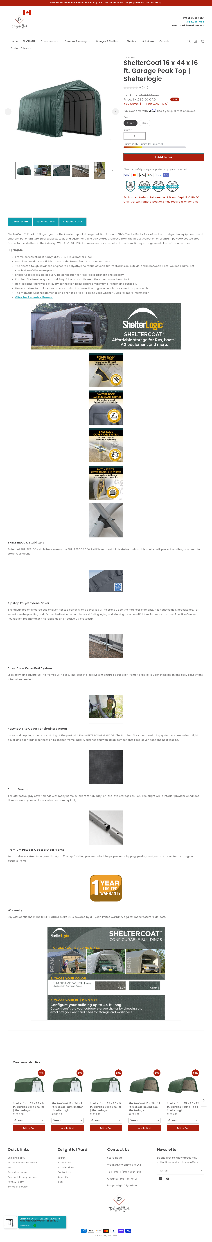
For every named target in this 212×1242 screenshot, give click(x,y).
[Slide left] (8, 111)
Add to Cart (29, 1128)
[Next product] (204, 1100)
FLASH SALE (29, 41)
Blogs (61, 1181)
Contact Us (64, 1172)
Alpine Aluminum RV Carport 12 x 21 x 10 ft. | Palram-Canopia (39, 1221)
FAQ (10, 1167)
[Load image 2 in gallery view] (43, 170)
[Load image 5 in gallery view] (99, 170)
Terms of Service (18, 1186)
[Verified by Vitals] (34, 1225)
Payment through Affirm (22, 1177)
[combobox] (29, 1120)
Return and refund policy (22, 1162)
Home (14, 41)
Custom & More (20, 48)
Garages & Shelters (107, 41)
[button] (189, 41)
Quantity (128, 129)
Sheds (130, 41)
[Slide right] (115, 111)
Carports (164, 41)
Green (130, 123)
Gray (146, 123)
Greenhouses (48, 41)
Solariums (148, 41)
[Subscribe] (200, 1170)
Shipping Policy (16, 1157)
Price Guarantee (17, 1172)
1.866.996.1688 (195, 21)
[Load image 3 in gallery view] (61, 170)
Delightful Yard (110, 1236)
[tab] (20, 221)
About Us (63, 1177)
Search (62, 1157)
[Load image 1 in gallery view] (24, 170)
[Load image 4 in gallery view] (80, 170)
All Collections (66, 1167)
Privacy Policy (16, 1181)
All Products (64, 1162)
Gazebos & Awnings (76, 41)
